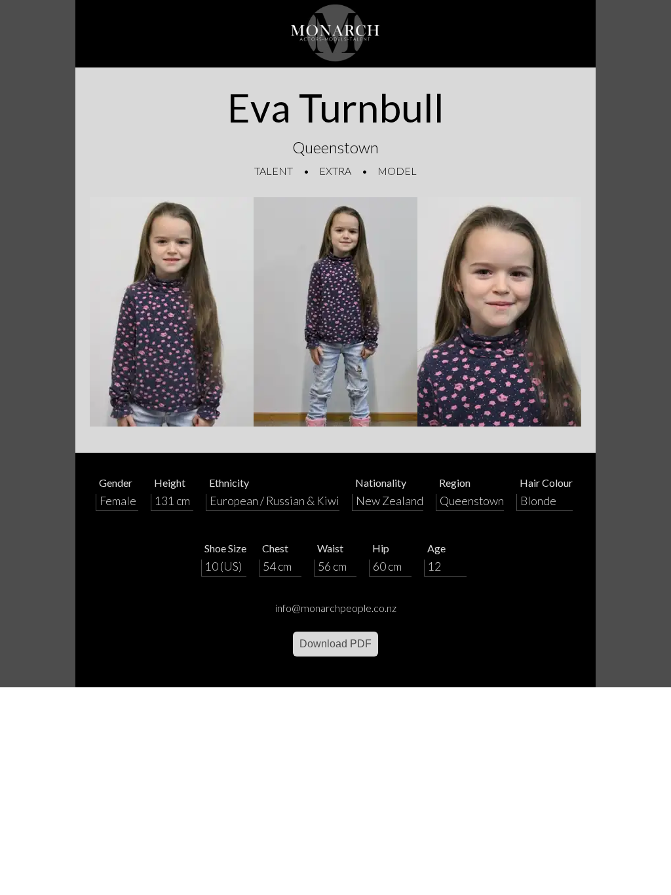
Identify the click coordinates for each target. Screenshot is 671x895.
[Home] (335, 33)
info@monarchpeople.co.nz (335, 607)
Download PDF (335, 643)
